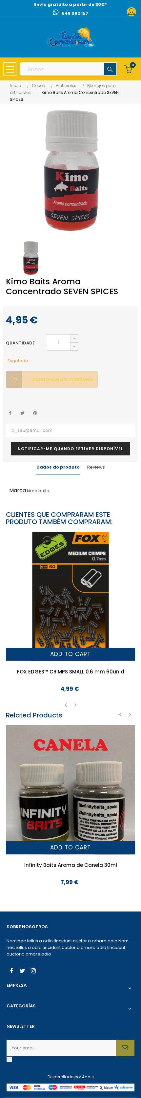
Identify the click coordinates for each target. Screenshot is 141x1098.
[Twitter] (22, 972)
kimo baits (38, 491)
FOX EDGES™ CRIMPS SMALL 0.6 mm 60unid (70, 671)
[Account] (131, 11)
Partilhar (10, 413)
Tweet (22, 413)
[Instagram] (33, 972)
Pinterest (35, 413)
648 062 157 (75, 13)
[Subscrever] (125, 1048)
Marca (17, 490)
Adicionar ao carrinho (62, 379)
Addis (88, 1077)
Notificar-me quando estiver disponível (70, 448)
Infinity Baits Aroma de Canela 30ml (70, 865)
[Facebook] (11, 972)
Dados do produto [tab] (58, 467)
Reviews (96, 467)
